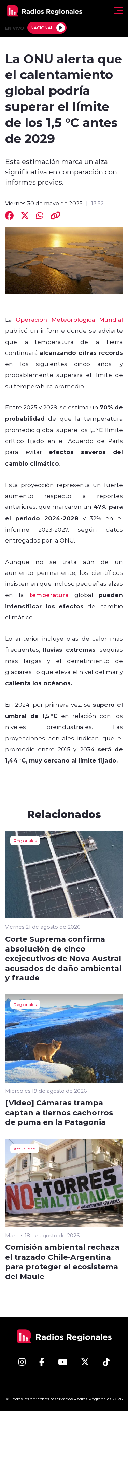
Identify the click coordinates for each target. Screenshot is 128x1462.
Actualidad (24, 1148)
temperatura (49, 594)
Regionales (25, 840)
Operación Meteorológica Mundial (69, 319)
